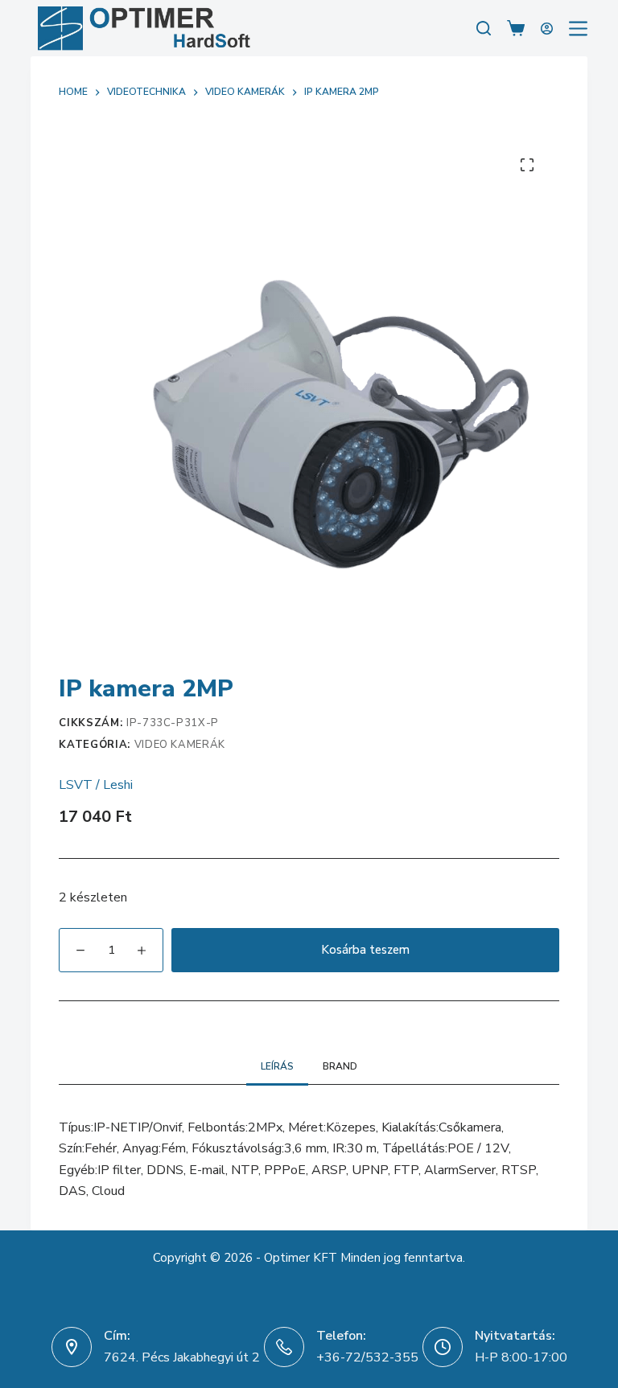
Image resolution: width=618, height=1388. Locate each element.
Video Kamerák (179, 744)
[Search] (483, 28)
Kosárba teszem (365, 950)
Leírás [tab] (277, 1066)
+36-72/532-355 (367, 1357)
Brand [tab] (340, 1066)
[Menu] (578, 28)
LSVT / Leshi (96, 785)
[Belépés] (547, 29)
